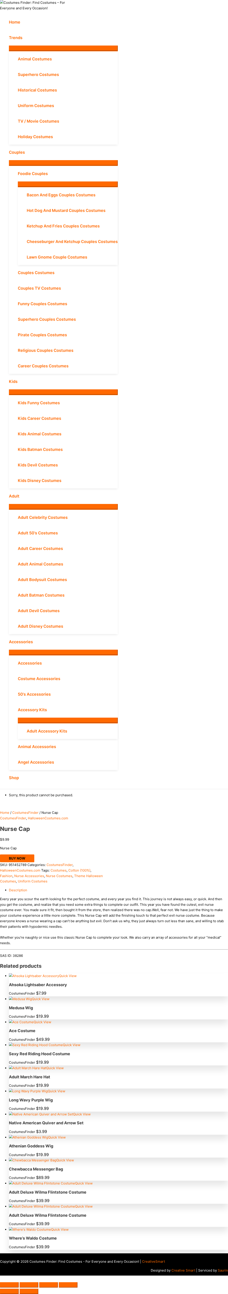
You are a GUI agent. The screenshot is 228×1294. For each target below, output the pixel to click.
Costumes (59, 870)
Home (4, 812)
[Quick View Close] (1, 1278)
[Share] (48, 1285)
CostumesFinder (25, 812)
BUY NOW (17, 858)
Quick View (68, 976)
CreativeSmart (153, 1261)
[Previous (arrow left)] (9, 1291)
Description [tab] (18, 890)
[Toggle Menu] (63, 48)
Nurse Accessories (29, 876)
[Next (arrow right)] (29, 1291)
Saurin (223, 1270)
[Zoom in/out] (9, 1285)
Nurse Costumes (59, 876)
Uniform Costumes (32, 881)
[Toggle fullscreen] (29, 1285)
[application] (24, 38)
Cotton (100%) (79, 870)
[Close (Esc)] (68, 1285)
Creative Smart (183, 1270)
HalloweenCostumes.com (48, 818)
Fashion (6, 876)
